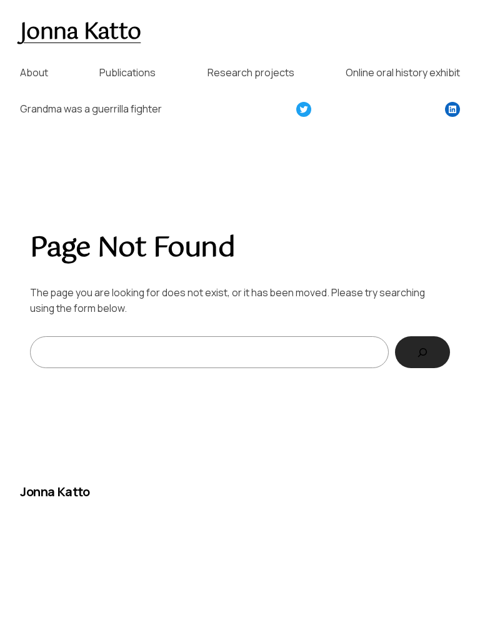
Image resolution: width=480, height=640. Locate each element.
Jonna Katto (80, 32)
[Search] (422, 352)
